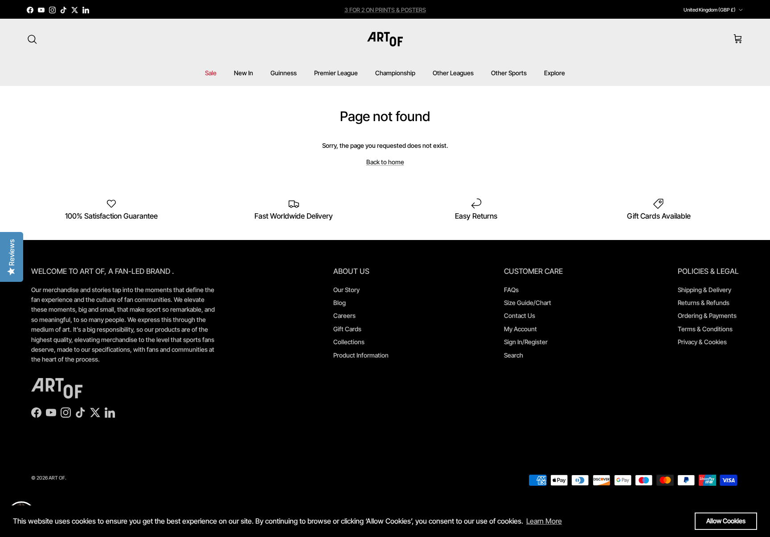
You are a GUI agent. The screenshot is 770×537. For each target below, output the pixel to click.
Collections (349, 342)
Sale (211, 73)
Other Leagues (453, 73)
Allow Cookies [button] (725, 521)
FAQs (511, 289)
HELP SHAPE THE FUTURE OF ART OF (385, 13)
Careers (344, 315)
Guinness (283, 73)
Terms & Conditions (705, 329)
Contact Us (519, 315)
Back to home (385, 162)
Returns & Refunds (703, 302)
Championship (395, 73)
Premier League (336, 73)
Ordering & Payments (707, 315)
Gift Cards (347, 329)
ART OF (57, 478)
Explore (554, 73)
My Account (520, 329)
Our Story (346, 289)
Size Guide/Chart (527, 302)
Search (513, 355)
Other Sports (509, 73)
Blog (339, 302)
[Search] (32, 39)
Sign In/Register (526, 342)
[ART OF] (385, 39)
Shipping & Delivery (704, 289)
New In (243, 73)
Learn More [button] (544, 521)
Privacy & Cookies (702, 342)
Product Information (361, 355)
